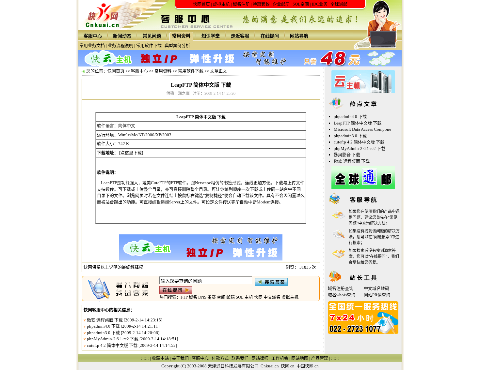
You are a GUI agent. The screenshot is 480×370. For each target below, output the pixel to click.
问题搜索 (382, 237)
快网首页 (201, 4)
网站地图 (299, 358)
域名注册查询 (340, 288)
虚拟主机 (221, 4)
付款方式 (220, 358)
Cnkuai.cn (270, 365)
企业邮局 (281, 4)
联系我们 (240, 358)
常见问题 (152, 36)
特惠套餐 (261, 4)
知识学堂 (210, 36)
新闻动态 (122, 36)
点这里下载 (131, 152)
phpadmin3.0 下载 (103, 332)
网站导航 (299, 36)
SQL (240, 297)
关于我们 (180, 358)
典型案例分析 (177, 45)
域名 (193, 297)
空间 (221, 297)
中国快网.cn (307, 365)
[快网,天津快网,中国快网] (104, 28)
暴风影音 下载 (347, 154)
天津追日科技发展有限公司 (233, 365)
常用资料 (181, 36)
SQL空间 (301, 4)
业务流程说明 (120, 45)
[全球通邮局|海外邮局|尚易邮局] (363, 187)
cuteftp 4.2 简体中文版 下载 (112, 345)
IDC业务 (320, 4)
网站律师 (259, 358)
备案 (211, 297)
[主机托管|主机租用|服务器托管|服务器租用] (363, 91)
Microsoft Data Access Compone (362, 129)
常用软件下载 (149, 45)
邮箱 (230, 297)
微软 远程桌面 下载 (105, 320)
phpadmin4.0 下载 (103, 326)
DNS (202, 297)
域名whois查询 (341, 294)
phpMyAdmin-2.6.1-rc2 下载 (112, 338)
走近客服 (240, 36)
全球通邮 (338, 4)
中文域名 (272, 297)
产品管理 (319, 358)
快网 (258, 297)
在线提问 (270, 36)
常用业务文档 (92, 45)
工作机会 (279, 358)
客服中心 (93, 36)
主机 (249, 297)
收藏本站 (160, 358)
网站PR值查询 (377, 294)
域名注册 (241, 4)
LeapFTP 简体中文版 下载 (357, 123)
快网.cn (288, 365)
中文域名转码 (376, 288)
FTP (184, 297)
